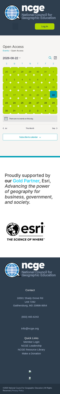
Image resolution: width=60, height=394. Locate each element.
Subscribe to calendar (28, 137)
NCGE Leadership (31, 345)
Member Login (31, 342)
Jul (6, 128)
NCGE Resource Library (31, 349)
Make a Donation (31, 353)
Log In (44, 26)
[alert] (30, 118)
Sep (53, 128)
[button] (15, 26)
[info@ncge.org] (30, 324)
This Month (30, 128)
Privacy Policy (18, 391)
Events (6, 50)
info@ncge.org (30, 328)
